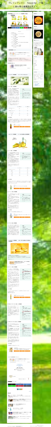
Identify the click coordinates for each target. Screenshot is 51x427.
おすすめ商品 (14, 35)
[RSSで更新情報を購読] (21, 389)
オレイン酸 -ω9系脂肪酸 (15, 34)
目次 (18, 31)
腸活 (15, 381)
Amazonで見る (16, 126)
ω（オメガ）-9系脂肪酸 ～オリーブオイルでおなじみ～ (17, 33)
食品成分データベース (37, 85)
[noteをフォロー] (19, 389)
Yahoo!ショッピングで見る (28, 126)
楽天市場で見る (22, 126)
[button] (29, 27)
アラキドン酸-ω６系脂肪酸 (15, 41)
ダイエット (14, 381)
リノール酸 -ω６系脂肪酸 (15, 37)
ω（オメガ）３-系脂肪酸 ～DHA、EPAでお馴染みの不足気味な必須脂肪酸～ (19, 42)
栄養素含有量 (36, 84)
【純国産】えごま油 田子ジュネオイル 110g (19, 295)
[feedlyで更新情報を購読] (20, 389)
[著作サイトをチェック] (17, 389)
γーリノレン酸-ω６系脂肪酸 (15, 39)
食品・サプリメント (10, 381)
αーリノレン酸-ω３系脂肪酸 (15, 43)
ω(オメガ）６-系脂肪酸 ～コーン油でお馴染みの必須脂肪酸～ (18, 36)
